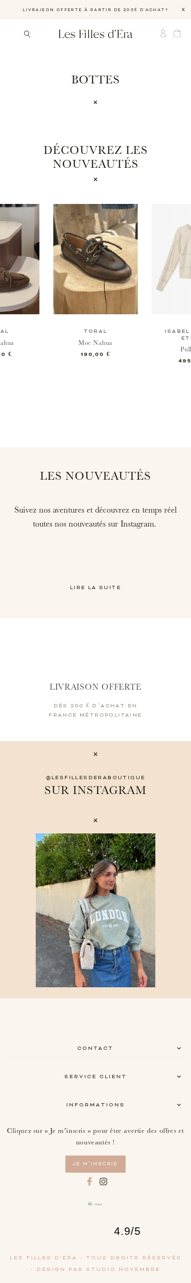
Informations (95, 1105)
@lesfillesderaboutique (96, 778)
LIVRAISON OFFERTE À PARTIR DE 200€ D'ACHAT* (95, 10)
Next (161, 910)
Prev (30, 910)
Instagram (103, 1181)
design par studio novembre (98, 1269)
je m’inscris (95, 1164)
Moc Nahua (95, 343)
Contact (95, 1048)
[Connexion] (165, 33)
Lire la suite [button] (95, 587)
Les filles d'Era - (48, 1258)
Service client (95, 1076)
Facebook (89, 1181)
